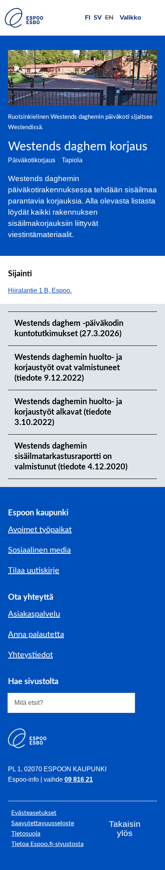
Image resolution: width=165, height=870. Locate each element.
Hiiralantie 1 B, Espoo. (44, 290)
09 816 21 (78, 779)
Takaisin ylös (125, 828)
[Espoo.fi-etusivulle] (24, 18)
